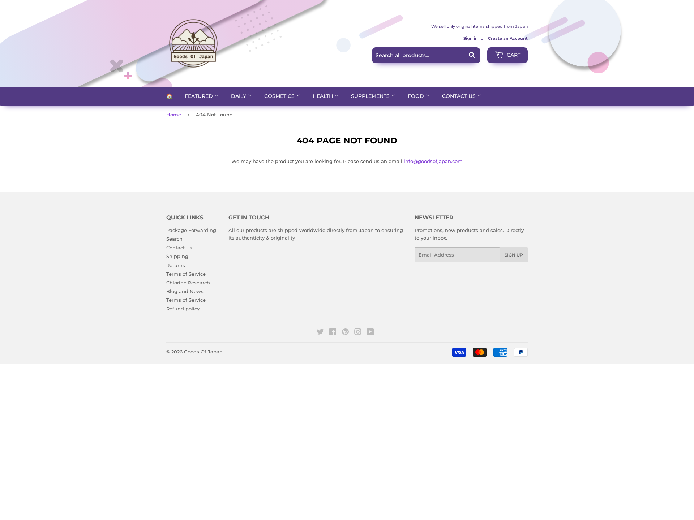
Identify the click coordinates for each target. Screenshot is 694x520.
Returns (175, 265)
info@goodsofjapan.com (433, 161)
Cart (512, 55)
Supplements (371, 96)
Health (323, 96)
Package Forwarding (191, 230)
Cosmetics (280, 96)
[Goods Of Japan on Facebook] (333, 333)
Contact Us (459, 96)
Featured (199, 96)
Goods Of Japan (203, 351)
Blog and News (185, 291)
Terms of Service (186, 274)
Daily (239, 96)
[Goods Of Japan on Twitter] (320, 333)
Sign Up (514, 255)
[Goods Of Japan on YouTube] (370, 333)
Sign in (470, 38)
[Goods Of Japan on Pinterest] (345, 333)
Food (416, 96)
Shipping (177, 256)
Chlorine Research (188, 282)
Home (173, 114)
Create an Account (508, 38)
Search (174, 239)
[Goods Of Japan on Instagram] (357, 333)
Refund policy (183, 308)
